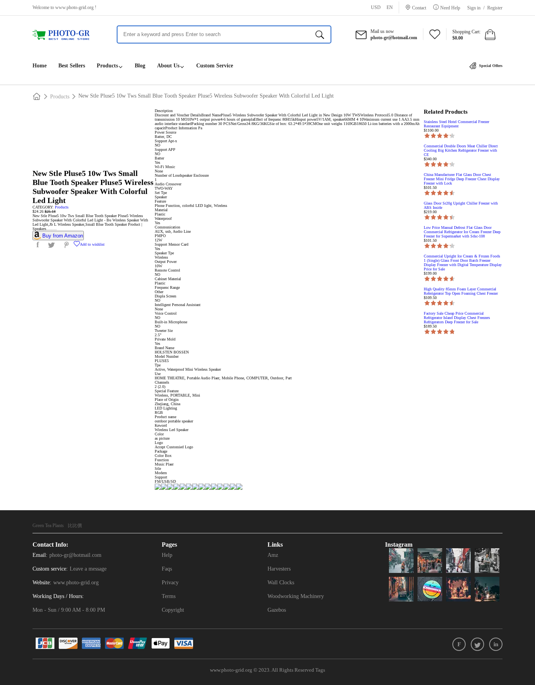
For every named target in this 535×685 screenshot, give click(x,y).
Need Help (450, 7)
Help (167, 555)
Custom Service (214, 66)
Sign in (474, 8)
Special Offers (490, 65)
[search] (320, 34)
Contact (419, 7)
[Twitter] (477, 644)
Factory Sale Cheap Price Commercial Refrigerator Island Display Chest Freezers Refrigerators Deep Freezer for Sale (457, 317)
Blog (140, 66)
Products (107, 66)
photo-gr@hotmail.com (75, 555)
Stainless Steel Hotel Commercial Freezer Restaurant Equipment (456, 124)
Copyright (173, 610)
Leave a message (88, 569)
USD (376, 7)
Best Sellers (71, 66)
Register (494, 8)
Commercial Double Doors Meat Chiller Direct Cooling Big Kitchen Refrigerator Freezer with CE (461, 150)
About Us (168, 66)
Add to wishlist (92, 244)
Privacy (170, 582)
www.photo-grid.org (74, 7)
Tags (320, 670)
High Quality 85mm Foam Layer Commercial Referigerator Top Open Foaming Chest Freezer (461, 291)
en (390, 7)
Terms (168, 596)
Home (40, 66)
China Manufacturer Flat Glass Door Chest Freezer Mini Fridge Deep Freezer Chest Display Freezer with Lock (462, 178)
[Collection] (434, 36)
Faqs (167, 569)
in (495, 644)
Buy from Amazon (62, 236)
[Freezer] (65, 35)
